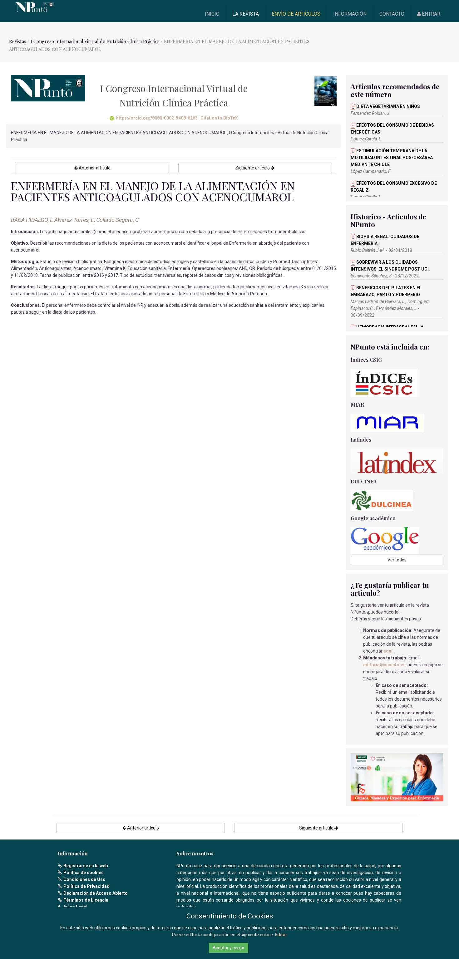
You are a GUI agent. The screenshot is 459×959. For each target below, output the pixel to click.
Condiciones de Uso (84, 879)
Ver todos (397, 559)
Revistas (17, 41)
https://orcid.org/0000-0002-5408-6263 (157, 117)
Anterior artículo (94, 167)
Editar (281, 934)
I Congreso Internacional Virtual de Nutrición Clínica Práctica (95, 41)
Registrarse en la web (85, 865)
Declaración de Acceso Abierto (95, 893)
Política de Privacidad (86, 886)
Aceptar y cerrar (228, 947)
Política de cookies (83, 872)
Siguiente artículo (253, 167)
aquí (387, 650)
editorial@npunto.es (384, 664)
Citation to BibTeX (219, 117)
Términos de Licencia (85, 900)
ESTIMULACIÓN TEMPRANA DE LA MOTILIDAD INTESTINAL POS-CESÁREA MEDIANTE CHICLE (392, 157)
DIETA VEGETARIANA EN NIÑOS (387, 106)
